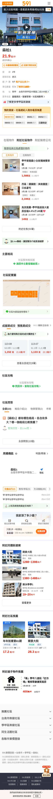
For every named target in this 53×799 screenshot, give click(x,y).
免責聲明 (11, 784)
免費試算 (41, 531)
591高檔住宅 (36, 781)
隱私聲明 (27, 796)
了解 (48, 9)
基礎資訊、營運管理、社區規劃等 (27, 96)
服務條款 (23, 784)
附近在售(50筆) (26, 229)
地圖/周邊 (41, 453)
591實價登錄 (12, 777)
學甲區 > (29, 752)
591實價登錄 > (9, 752)
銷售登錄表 (43, 325)
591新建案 (26, 777)
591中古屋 (11, 781)
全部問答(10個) (26, 441)
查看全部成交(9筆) (26, 363)
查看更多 (26, 603)
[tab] (10, 155)
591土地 (38, 777)
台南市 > (20, 752)
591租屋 (23, 781)
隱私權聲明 (35, 784)
